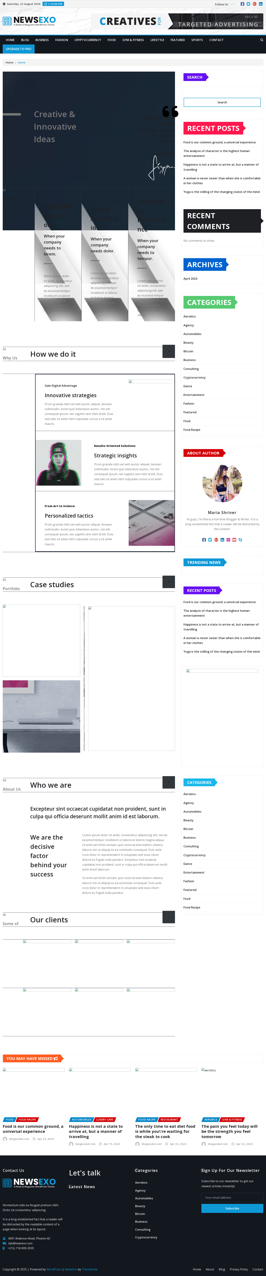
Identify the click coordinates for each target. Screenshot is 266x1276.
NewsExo (71, 1269)
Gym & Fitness (133, 40)
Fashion (61, 40)
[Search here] (261, 40)
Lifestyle (157, 40)
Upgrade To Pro (18, 49)
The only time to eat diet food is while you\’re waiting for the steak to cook (165, 1131)
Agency (188, 325)
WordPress (54, 1269)
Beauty (188, 343)
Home (10, 40)
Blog (25, 40)
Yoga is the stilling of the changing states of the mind (221, 192)
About (210, 1269)
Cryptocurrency (88, 40)
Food (112, 40)
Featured (178, 40)
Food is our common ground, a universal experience (219, 142)
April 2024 (190, 279)
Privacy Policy (239, 1269)
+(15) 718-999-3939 (21, 1248)
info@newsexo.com (20, 1243)
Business (42, 40)
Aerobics (189, 316)
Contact (216, 40)
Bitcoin (188, 351)
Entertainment (193, 395)
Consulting (191, 369)
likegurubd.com (19, 1139)
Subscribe (232, 1208)
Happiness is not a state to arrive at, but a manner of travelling (96, 1131)
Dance (187, 386)
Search (194, 77)
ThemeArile (90, 1269)
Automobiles (192, 334)
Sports (197, 40)
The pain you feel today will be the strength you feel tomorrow (229, 1131)
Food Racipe (191, 430)
